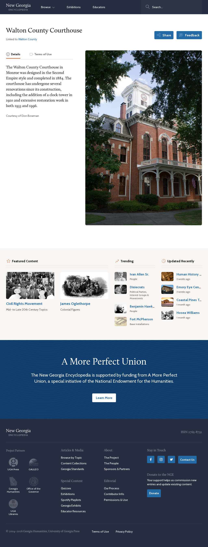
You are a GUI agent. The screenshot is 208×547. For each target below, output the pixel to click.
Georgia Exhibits (71, 505)
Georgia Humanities (13, 490)
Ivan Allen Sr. (139, 274)
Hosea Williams (188, 313)
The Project (111, 457)
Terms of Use (100, 531)
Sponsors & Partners (117, 469)
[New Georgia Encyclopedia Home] (18, 7)
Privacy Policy (124, 531)
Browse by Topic (71, 457)
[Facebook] (150, 459)
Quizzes (66, 488)
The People (111, 463)
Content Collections (74, 463)
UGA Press (13, 469)
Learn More (104, 398)
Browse (46, 7)
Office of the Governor (33, 490)
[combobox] (171, 7)
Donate (154, 493)
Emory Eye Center (190, 287)
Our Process (111, 488)
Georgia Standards (72, 469)
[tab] (13, 54)
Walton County (27, 39)
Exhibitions (74, 7)
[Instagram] (161, 459)
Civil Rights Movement (24, 303)
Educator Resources (73, 511)
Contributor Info (114, 494)
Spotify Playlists (71, 500)
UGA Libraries (13, 512)
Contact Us (187, 459)
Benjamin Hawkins (143, 306)
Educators (99, 7)
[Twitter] (171, 459)
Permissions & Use (116, 500)
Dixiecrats (137, 287)
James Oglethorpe (75, 303)
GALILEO (33, 469)
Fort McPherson (141, 319)
